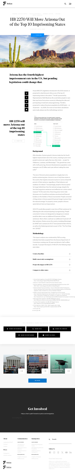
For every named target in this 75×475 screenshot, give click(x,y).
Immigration (6, 453)
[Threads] (58, 452)
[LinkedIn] (70, 452)
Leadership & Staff (8, 442)
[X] (62, 452)
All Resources (21, 458)
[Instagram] (54, 452)
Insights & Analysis (22, 456)
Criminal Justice (7, 455)
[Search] (65, 3)
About (5, 439)
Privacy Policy (52, 458)
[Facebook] (50, 452)
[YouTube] (66, 452)
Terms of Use (59, 458)
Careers (5, 446)
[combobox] (65, 3)
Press (5, 450)
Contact (5, 444)
